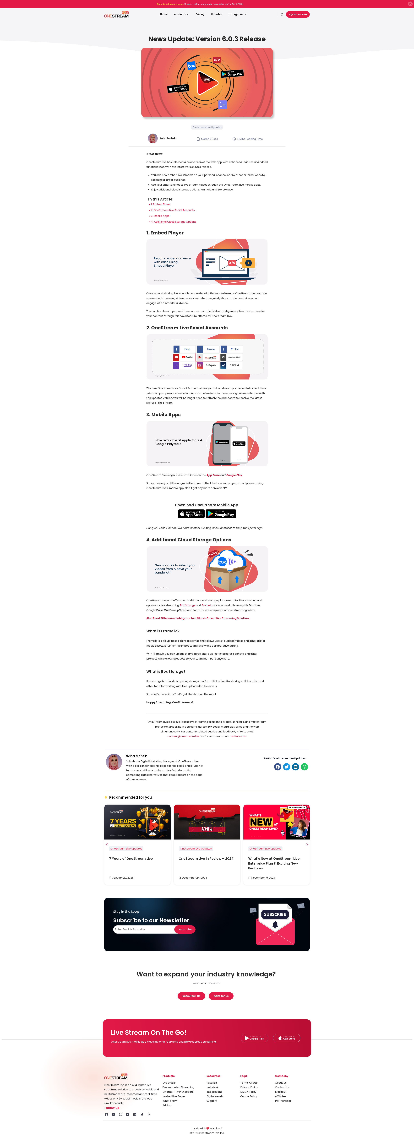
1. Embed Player (161, 204)
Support (212, 1101)
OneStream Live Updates (207, 127)
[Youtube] (128, 1114)
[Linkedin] (135, 1114)
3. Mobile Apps (160, 216)
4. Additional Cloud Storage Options (173, 222)
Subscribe (184, 929)
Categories (236, 14)
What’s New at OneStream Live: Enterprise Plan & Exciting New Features (274, 863)
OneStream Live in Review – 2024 (206, 858)
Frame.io (207, 605)
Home (164, 14)
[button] (277, 766)
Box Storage (187, 605)
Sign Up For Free (297, 14)
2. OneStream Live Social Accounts (173, 210)
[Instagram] (121, 1114)
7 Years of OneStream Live (131, 858)
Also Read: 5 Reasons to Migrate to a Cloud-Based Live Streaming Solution (197, 618)
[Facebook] (106, 1114)
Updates (216, 14)
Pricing (200, 14)
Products (180, 14)
